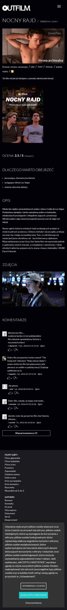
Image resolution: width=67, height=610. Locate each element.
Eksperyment (11, 520)
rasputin (12, 374)
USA (33, 67)
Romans (8, 500)
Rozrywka (9, 487)
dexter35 (13, 346)
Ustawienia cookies (33, 586)
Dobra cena (10, 477)
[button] (22, 142)
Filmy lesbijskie (12, 461)
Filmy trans (10, 464)
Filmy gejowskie (12, 458)
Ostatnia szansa (12, 474)
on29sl (12, 422)
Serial (7, 516)
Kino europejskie (13, 481)
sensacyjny (23, 67)
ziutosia (12, 404)
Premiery (9, 467)
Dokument (10, 513)
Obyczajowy (11, 510)
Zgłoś (42, 346)
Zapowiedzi (10, 471)
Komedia (9, 503)
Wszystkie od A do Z (14, 490)
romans (13, 67)
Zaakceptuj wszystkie (33, 595)
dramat (5, 67)
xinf (11, 389)
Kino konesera (12, 484)
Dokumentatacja (34, 603)
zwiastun (54, 33)
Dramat (8, 506)
